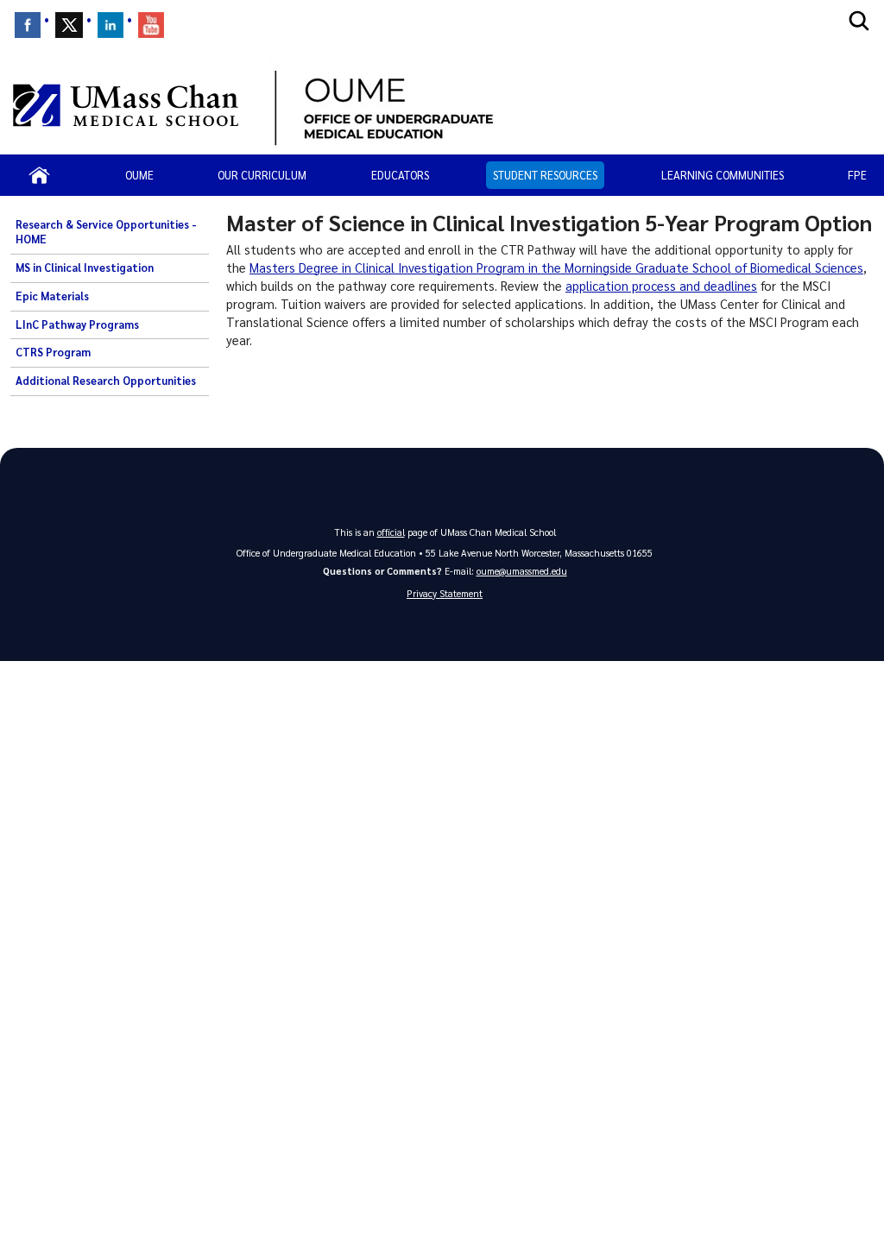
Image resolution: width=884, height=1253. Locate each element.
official (391, 532)
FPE (857, 174)
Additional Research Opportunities (106, 380)
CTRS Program (53, 352)
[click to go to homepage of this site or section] (571, 105)
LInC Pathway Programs (77, 324)
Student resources (545, 174)
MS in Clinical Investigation (85, 267)
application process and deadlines (661, 285)
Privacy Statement (445, 593)
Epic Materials (52, 296)
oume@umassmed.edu (522, 570)
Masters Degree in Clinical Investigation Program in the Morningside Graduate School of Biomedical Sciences (556, 267)
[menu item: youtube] (151, 25)
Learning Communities (722, 174)
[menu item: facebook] (27, 25)
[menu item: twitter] (69, 25)
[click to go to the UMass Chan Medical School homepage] (125, 105)
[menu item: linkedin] (110, 25)
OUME (139, 174)
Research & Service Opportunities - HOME (106, 232)
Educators (400, 174)
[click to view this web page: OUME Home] (39, 175)
